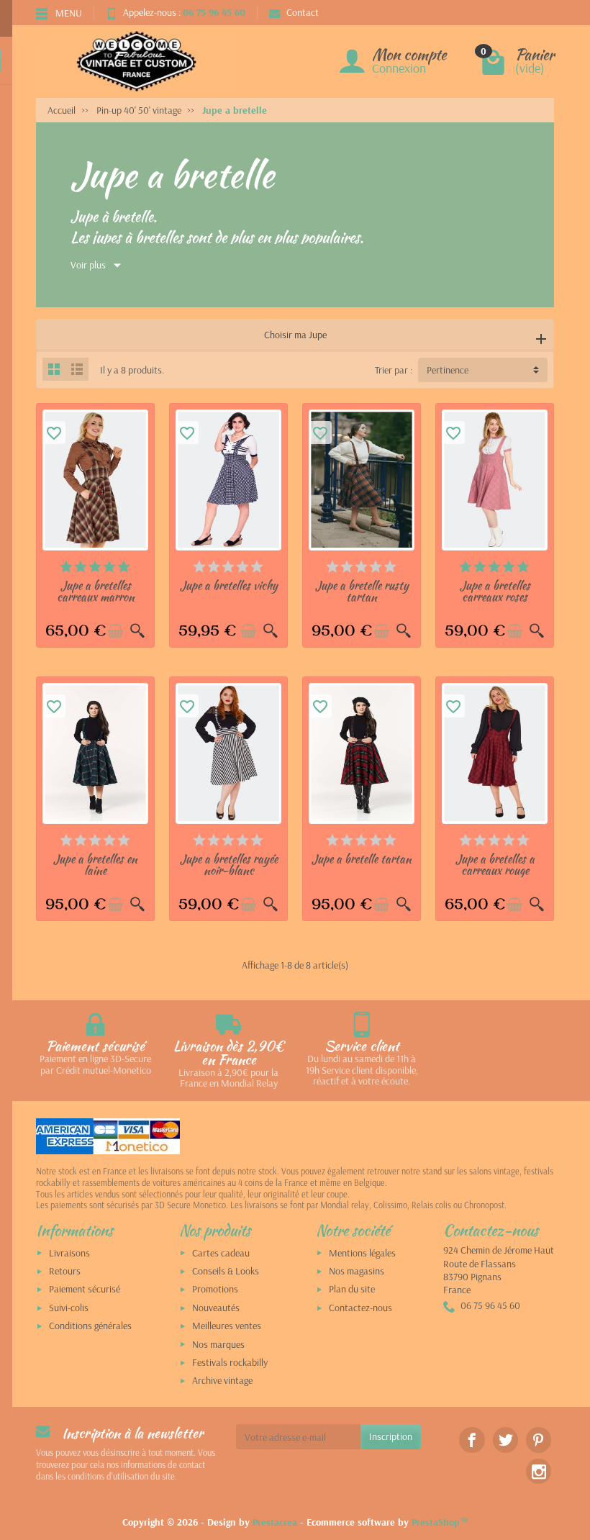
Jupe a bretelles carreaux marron (96, 590)
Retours (65, 1270)
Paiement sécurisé (84, 1288)
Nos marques (218, 1344)
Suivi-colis (68, 1307)
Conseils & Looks (225, 1270)
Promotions (215, 1288)
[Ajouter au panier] (115, 631)
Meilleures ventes (226, 1325)
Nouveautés (216, 1307)
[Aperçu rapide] (137, 631)
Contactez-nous (360, 1307)
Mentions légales (362, 1252)
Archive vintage (222, 1380)
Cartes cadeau (221, 1252)
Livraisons (69, 1252)
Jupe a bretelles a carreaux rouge (495, 864)
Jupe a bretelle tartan (362, 858)
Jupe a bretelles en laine (95, 864)
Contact (302, 12)
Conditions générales (90, 1325)
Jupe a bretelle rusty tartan (362, 590)
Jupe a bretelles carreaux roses (495, 590)
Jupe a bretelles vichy (229, 585)
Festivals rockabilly (230, 1362)
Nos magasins (356, 1270)
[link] (471, 1439)
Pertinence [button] (447, 369)
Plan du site (352, 1288)
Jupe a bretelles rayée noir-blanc (229, 864)
